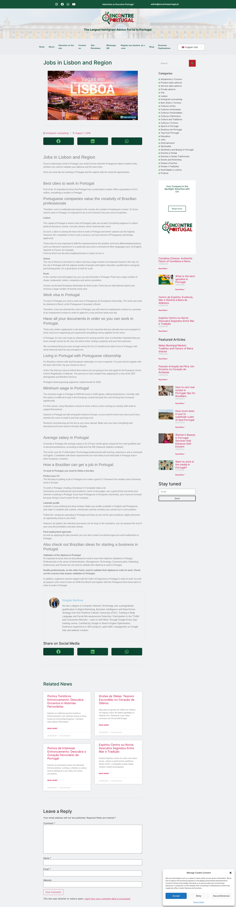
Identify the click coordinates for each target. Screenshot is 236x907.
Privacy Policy (198, 902)
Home (42, 47)
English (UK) (191, 47)
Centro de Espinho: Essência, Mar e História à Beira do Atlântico (176, 300)
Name (47, 858)
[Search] (192, 63)
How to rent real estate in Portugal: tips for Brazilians (185, 392)
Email (47, 869)
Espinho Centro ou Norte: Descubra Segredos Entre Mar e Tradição (116, 748)
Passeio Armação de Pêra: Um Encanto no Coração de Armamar (176, 369)
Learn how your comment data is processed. (107, 898)
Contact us (82, 46)
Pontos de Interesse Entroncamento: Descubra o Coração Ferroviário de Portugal (66, 753)
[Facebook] (62, 4)
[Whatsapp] (68, 4)
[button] (230, 872)
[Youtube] (74, 4)
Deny (198, 896)
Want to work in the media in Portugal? (184, 464)
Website (47, 880)
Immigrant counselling (57, 133)
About (51, 47)
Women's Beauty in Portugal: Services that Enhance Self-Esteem (185, 440)
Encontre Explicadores (164, 46)
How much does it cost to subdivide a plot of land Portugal (184, 415)
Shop (151, 47)
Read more (177, 208)
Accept (176, 896)
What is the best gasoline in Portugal (185, 279)
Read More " (52, 728)
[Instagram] (56, 4)
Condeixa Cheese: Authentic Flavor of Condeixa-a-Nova (175, 260)
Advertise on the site (66, 46)
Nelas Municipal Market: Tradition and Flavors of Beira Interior (176, 348)
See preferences (221, 896)
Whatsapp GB (111, 46)
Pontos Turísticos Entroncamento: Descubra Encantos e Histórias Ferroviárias (65, 701)
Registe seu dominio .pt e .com (133, 46)
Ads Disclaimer (96, 46)
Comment (49, 823)
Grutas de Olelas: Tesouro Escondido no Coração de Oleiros (116, 699)
